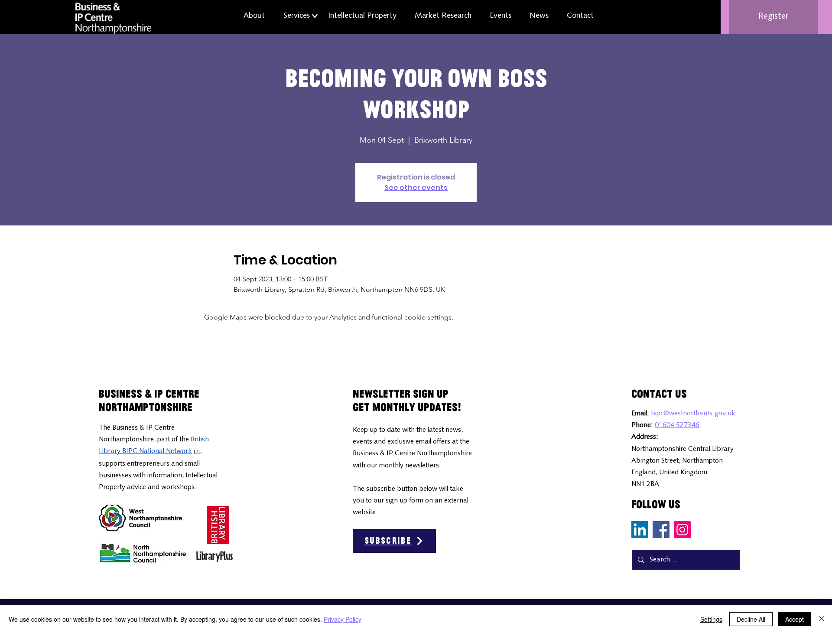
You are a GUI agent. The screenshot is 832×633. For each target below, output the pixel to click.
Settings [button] (711, 619)
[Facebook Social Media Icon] (661, 529)
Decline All (751, 619)
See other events (416, 188)
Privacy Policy (342, 619)
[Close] (821, 619)
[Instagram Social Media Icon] (682, 529)
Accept (794, 619)
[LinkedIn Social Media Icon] (639, 529)
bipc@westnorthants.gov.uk (693, 413)
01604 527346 (677, 425)
